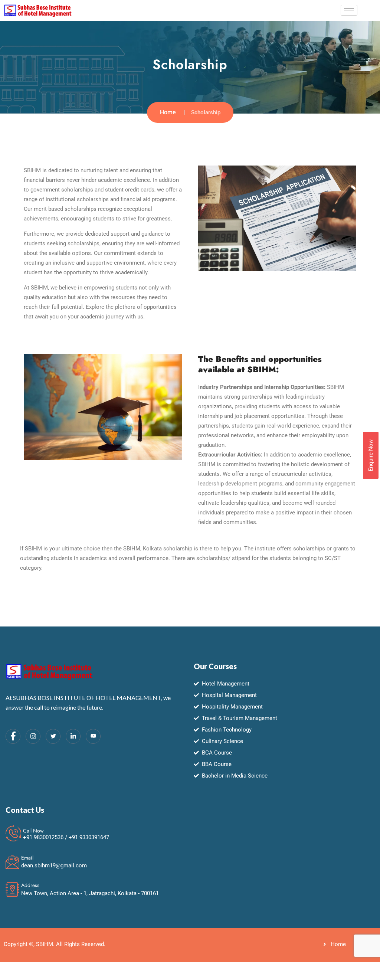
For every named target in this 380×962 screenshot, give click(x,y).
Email (27, 857)
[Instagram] (33, 736)
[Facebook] (13, 736)
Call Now (33, 830)
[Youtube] (93, 736)
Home (168, 112)
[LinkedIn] (73, 736)
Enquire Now (370, 455)
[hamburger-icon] (349, 10)
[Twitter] (53, 736)
